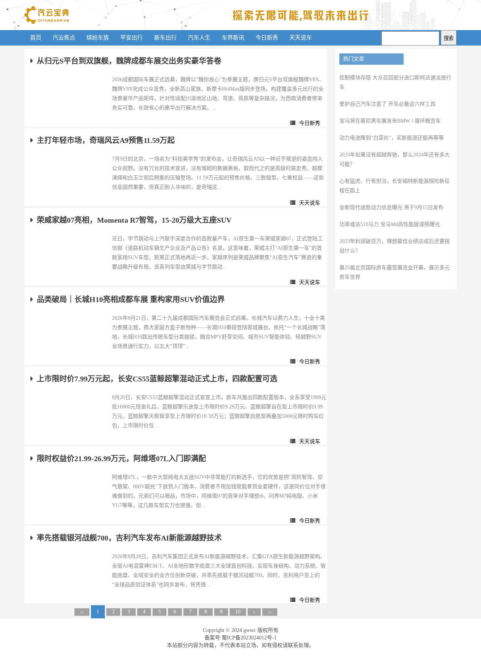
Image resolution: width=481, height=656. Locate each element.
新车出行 (165, 38)
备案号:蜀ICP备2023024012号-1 (240, 638)
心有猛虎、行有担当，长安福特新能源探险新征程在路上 (394, 185)
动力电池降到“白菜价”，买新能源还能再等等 (391, 138)
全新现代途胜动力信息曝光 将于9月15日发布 (391, 207)
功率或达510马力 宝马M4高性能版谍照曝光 (389, 224)
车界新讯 (233, 38)
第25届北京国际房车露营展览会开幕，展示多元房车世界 (394, 272)
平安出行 (131, 38)
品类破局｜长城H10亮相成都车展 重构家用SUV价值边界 (131, 299)
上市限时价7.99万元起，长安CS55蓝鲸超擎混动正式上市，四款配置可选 (157, 379)
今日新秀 (267, 38)
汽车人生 (199, 38)
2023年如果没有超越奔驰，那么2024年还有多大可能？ (394, 159)
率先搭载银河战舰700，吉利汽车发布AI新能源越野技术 (129, 538)
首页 (35, 38)
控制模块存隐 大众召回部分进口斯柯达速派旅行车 (395, 82)
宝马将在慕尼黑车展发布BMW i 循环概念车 (390, 121)
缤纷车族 (97, 38)
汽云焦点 (64, 38)
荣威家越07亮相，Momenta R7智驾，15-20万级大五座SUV (134, 220)
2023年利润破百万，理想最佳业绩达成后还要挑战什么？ (394, 246)
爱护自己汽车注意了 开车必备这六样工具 (387, 104)
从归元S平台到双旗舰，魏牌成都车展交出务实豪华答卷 (129, 61)
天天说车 (300, 38)
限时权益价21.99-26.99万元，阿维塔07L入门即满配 (121, 458)
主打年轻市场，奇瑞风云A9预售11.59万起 (106, 140)
